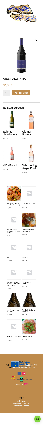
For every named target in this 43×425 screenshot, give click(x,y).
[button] (36, 40)
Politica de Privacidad (21, 403)
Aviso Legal (21, 401)
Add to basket (21, 92)
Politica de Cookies (21, 405)
